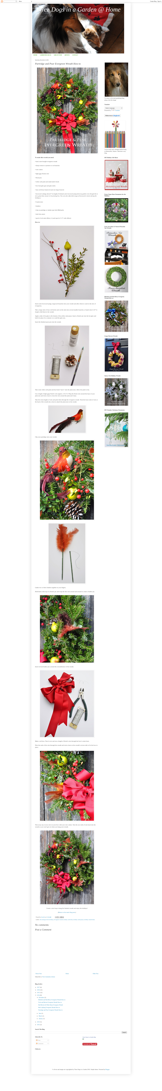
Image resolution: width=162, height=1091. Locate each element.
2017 (38, 987)
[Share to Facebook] (61, 917)
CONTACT (75, 55)
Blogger (107, 1069)
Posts (38, 1040)
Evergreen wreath (58, 919)
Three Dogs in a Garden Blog (89, 1037)
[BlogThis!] (58, 917)
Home (67, 973)
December (41, 997)
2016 (38, 990)
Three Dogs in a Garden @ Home (78, 9)
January (41, 1018)
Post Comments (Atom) (48, 977)
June (40, 1013)
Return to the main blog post (66, 912)
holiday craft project (78, 919)
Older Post (95, 973)
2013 (38, 1022)
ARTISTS (67, 55)
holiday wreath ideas (89, 919)
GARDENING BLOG (45, 55)
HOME (35, 55)
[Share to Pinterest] (63, 917)
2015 (38, 992)
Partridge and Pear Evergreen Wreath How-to (50, 1010)
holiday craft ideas (68, 919)
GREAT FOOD (58, 55)
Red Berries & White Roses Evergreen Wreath (50, 1005)
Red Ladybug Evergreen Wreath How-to (49, 1007)
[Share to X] (59, 917)
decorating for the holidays (47, 919)
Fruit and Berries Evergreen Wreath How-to (50, 1002)
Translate (117, 110)
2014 (38, 995)
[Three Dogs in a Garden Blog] (83, 1039)
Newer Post (39, 973)
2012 (38, 1024)
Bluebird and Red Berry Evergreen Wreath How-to (51, 999)
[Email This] (56, 917)
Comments (40, 1043)
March (40, 1016)
